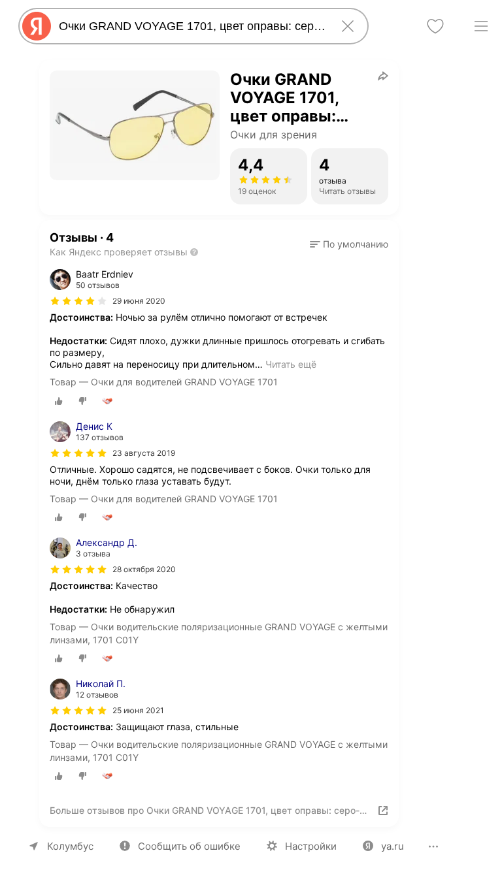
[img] (78, 301)
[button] (349, 244)
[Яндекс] (36, 26)
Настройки (311, 846)
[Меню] (481, 26)
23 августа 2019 (143, 453)
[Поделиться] (383, 76)
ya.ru (392, 846)
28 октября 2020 (144, 569)
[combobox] (191, 26)
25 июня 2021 (138, 710)
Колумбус (70, 846)
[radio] (59, 401)
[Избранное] (435, 26)
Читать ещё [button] (290, 364)
